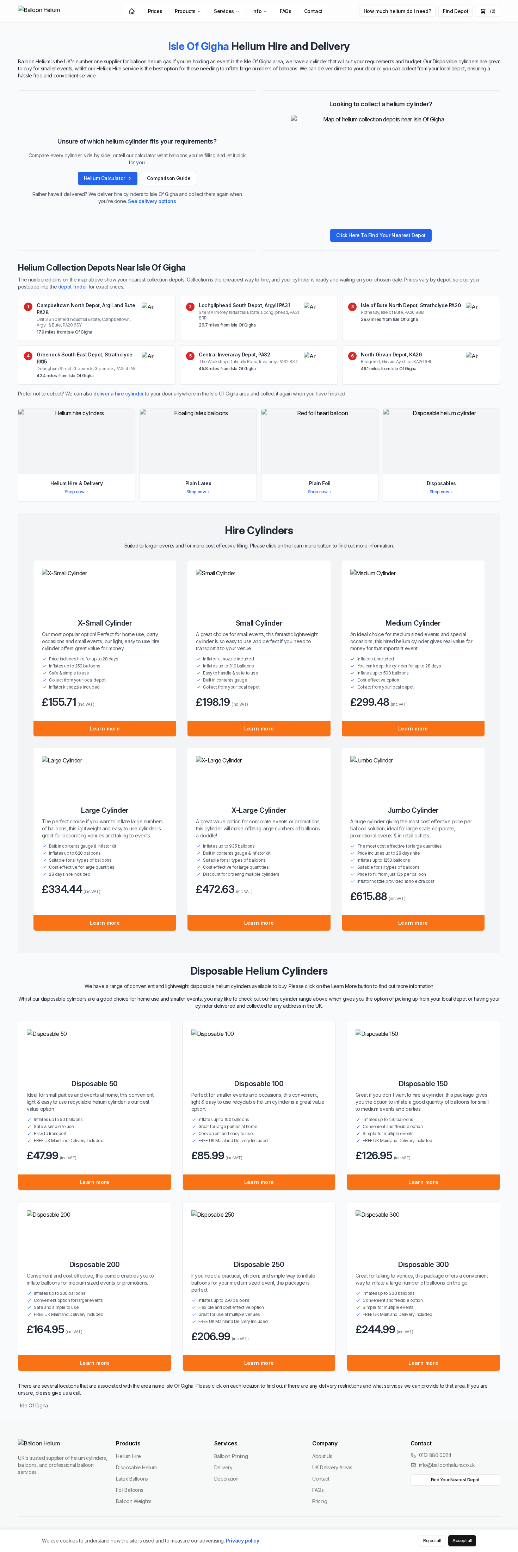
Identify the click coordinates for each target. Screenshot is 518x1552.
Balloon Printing (231, 1456)
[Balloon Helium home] (55, 11)
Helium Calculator (104, 178)
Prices (155, 11)
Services (224, 11)
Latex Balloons (132, 1479)
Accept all (462, 1540)
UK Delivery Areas (332, 1467)
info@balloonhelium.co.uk (447, 1465)
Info (256, 11)
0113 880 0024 (435, 1455)
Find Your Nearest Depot (455, 1479)
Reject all (432, 1540)
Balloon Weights (133, 1501)
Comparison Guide (169, 178)
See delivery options (152, 201)
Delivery (223, 1467)
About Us (322, 1456)
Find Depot (455, 11)
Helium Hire (128, 1456)
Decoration (226, 1479)
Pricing (319, 1501)
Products (185, 11)
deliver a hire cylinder (118, 394)
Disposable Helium (136, 1467)
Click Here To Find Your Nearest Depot (381, 235)
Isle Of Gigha (34, 1405)
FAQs (285, 11)
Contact (313, 11)
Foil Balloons (129, 1490)
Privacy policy (242, 1541)
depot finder (72, 287)
